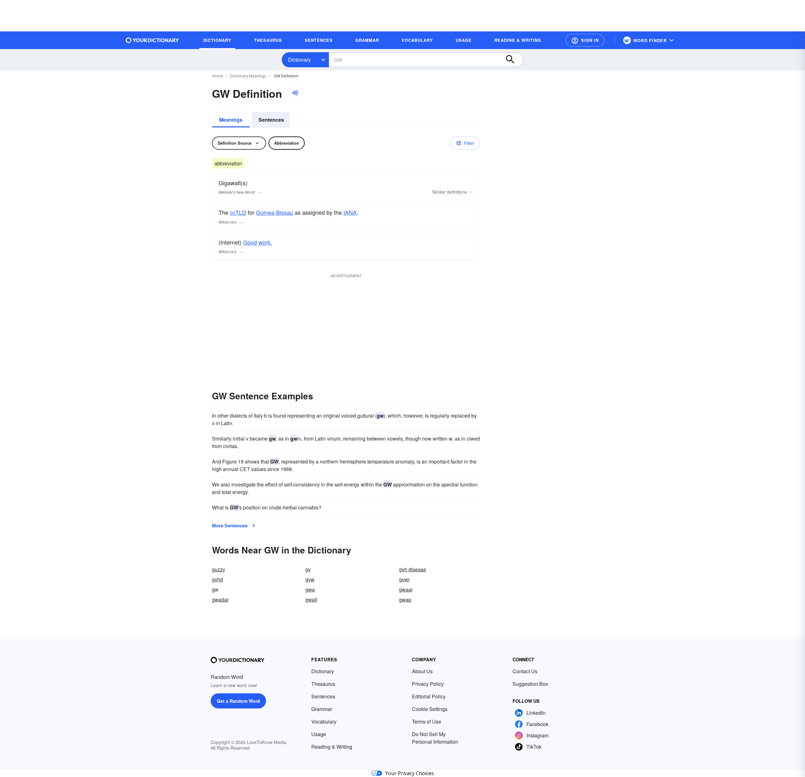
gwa (310, 589)
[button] (584, 40)
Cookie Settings (429, 709)
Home (217, 76)
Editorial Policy (429, 696)
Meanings (230, 119)
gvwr (404, 579)
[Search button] (513, 60)
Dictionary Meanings (248, 76)
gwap (405, 599)
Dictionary (299, 59)
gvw (309, 579)
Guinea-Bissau (274, 212)
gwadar (220, 599)
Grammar (321, 709)
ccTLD (238, 212)
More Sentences (229, 525)
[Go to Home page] (152, 40)
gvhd (217, 579)
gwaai (406, 589)
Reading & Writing (331, 746)
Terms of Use (426, 721)
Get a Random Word (238, 701)
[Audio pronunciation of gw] (295, 92)
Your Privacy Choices (409, 773)
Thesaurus (323, 683)
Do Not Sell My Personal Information (435, 737)
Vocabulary (323, 721)
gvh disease (412, 569)
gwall (311, 599)
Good (250, 242)
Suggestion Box (530, 683)
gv (308, 569)
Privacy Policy (428, 683)
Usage (318, 734)
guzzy (218, 569)
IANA (350, 212)
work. (265, 242)
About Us (422, 671)
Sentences (271, 119)
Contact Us (525, 671)
